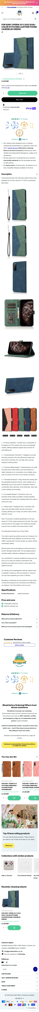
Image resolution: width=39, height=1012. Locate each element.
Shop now (8, 845)
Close (37, 3)
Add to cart (22, 93)
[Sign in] (33, 13)
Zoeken (35, 19)
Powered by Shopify (28, 995)
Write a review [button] (19, 645)
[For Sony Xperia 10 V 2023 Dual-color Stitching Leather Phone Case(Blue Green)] (11, 898)
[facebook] (6, 962)
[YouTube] (3, 962)
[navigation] (2, 7)
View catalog (3, 13)
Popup (24, 79)
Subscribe (35, 969)
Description (7, 174)
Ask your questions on (14, 954)
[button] (6, 91)
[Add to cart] (14, 798)
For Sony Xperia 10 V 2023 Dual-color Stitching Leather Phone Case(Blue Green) (11, 916)
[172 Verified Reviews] (19, 668)
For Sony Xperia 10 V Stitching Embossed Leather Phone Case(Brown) (9, 786)
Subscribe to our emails (9, 965)
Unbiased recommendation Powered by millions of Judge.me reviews (19, 744)
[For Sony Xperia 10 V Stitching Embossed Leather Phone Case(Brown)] (11, 769)
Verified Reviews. (12, 148)
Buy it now (19, 99)
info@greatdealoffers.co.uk (13, 951)
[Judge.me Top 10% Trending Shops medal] (10, 133)
